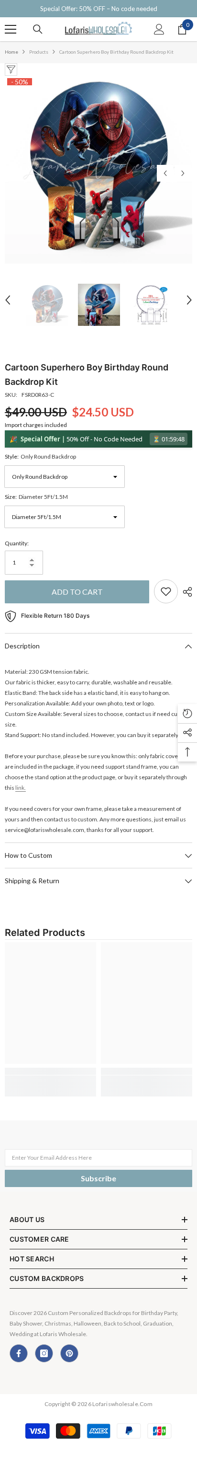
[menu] (10, 29)
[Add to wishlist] (166, 591)
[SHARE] (185, 591)
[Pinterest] (69, 1353)
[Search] (38, 29)
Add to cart (77, 591)
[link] (50, 1071)
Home (11, 52)
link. (20, 787)
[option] (98, 170)
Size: (36, 496)
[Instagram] (44, 1353)
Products (38, 52)
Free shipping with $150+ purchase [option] (98, 8)
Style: (40, 456)
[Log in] (159, 29)
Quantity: (17, 543)
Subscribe (98, 1178)
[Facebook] (19, 1353)
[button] (165, 173)
